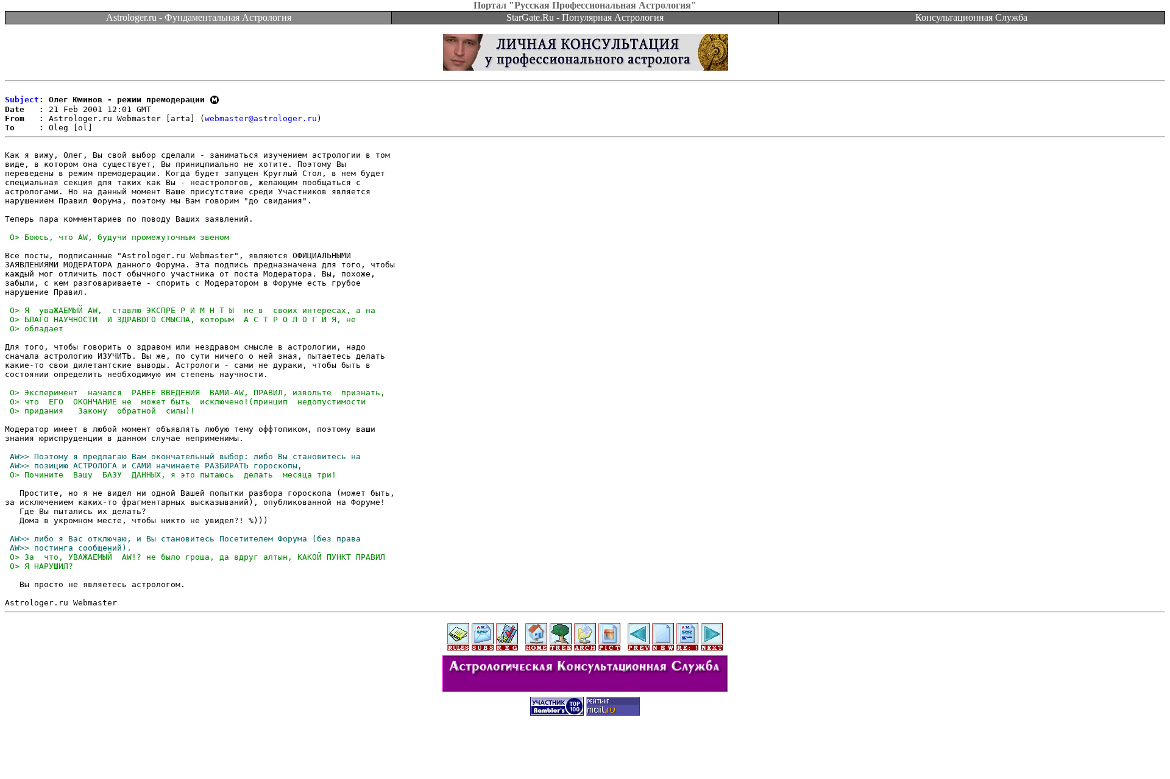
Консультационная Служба (971, 17)
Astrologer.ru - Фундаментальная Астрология (198, 17)
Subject (22, 99)
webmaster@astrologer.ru (261, 118)
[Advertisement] (585, 751)
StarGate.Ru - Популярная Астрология (585, 17)
